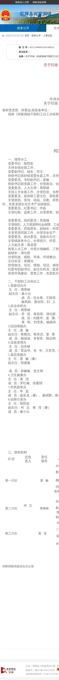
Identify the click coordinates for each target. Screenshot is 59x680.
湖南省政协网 (39, 2)
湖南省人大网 (22, 2)
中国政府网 (5, 2)
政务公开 (23, 28)
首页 (27, 35)
